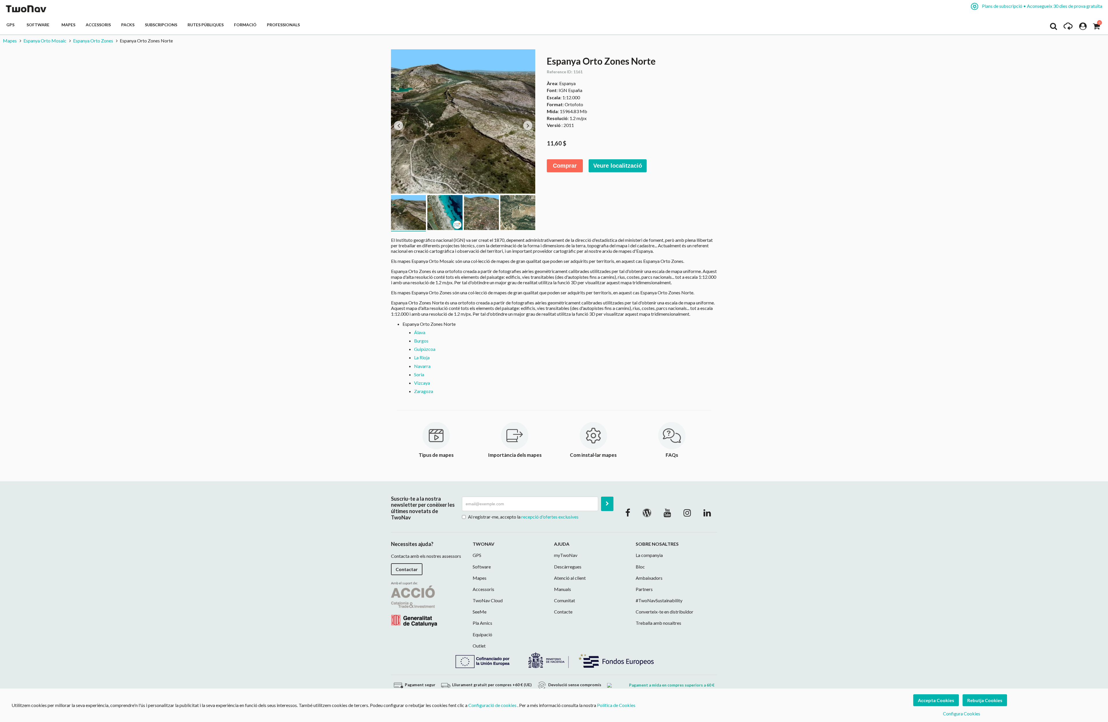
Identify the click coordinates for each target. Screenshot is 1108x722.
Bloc (640, 566)
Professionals (283, 24)
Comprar (565, 165)
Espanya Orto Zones (93, 40)
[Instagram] (687, 512)
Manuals (562, 589)
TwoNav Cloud (488, 600)
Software (39, 24)
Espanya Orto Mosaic (44, 40)
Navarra (422, 366)
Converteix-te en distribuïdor (664, 611)
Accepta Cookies (936, 700)
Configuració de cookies (492, 705)
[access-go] (1068, 28)
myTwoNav (565, 555)
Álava (419, 332)
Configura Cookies (961, 713)
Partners (644, 589)
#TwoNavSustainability (659, 600)
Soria (419, 374)
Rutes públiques (206, 24)
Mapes (68, 24)
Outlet (479, 645)
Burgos (421, 340)
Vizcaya (422, 383)
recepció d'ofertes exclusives (550, 516)
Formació (245, 24)
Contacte (563, 611)
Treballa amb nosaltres (658, 623)
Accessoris (98, 24)
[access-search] (1053, 28)
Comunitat (564, 600)
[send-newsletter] (607, 504)
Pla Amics (482, 623)
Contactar (407, 569)
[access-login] (1083, 28)
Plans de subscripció (1041, 6)
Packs (127, 24)
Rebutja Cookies (984, 700)
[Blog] (647, 512)
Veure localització (617, 165)
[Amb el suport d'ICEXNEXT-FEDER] (554, 659)
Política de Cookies (616, 705)
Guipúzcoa (424, 349)
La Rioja (422, 357)
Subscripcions (161, 24)
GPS (11, 24)
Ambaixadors (649, 578)
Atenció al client (570, 578)
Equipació (482, 634)
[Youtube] (667, 512)
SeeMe (479, 611)
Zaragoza (423, 391)
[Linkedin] (707, 512)
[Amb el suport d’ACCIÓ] (414, 605)
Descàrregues (567, 566)
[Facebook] (627, 512)
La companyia (649, 555)
